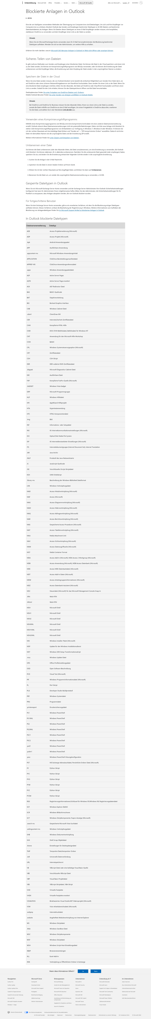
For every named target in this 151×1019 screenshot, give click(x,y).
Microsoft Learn (103, 985)
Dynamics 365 (79, 991)
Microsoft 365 (42, 3)
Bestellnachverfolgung (36, 995)
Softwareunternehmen (105, 1001)
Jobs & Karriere (126, 982)
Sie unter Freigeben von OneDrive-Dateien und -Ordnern (63, 92)
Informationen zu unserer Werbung (107, 1015)
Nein (95, 971)
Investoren (124, 995)
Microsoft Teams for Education (61, 988)
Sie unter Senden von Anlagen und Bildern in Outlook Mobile (71, 95)
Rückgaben (34, 991)
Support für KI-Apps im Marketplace (108, 988)
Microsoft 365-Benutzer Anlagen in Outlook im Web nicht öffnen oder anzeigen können (82, 50)
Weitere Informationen (37, 1001)
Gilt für (29, 18)
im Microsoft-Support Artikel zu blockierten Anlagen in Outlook (81, 210)
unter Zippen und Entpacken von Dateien (64, 138)
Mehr (73, 3)
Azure (77, 988)
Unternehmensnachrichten (128, 988)
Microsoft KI (78, 982)
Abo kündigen (51, 1015)
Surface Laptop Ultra (13, 988)
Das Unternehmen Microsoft (129, 985)
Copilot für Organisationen (14, 991)
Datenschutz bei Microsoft (128, 991)
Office (50, 3)
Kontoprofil (34, 982)
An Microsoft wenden (39, 1015)
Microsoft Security (80, 985)
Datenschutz (68, 1015)
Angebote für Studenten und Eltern (62, 1003)
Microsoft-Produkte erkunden (15, 1001)
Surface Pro (10, 982)
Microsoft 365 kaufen (85, 3)
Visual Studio (102, 1004)
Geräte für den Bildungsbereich (62, 985)
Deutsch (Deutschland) (16, 1012)
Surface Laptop (11, 985)
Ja (83, 971)
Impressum (60, 1015)
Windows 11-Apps (12, 1004)
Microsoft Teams (80, 1001)
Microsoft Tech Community (106, 991)
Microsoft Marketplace (105, 995)
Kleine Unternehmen (81, 1004)
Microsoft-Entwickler (104, 982)
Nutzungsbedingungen (80, 1015)
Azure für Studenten (59, 1006)
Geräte (66, 3)
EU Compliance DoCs (124, 1015)
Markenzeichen (92, 1015)
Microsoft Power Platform (105, 998)
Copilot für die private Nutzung (15, 995)
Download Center (35, 985)
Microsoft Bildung (58, 982)
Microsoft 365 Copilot (81, 998)
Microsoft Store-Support (37, 988)
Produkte (57, 3)
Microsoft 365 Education (60, 991)
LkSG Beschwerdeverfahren (128, 998)
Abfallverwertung (35, 998)
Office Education (58, 995)
